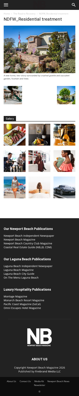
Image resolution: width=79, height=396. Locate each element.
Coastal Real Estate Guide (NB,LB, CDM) (28, 247)
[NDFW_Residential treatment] (39, 72)
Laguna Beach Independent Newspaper (28, 266)
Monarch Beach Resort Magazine (24, 300)
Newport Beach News (58, 381)
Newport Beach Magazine (19, 239)
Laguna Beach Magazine (19, 270)
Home (7, 13)
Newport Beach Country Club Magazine (28, 243)
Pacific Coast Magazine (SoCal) (22, 304)
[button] (6, 5)
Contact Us (25, 381)
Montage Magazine (15, 296)
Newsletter (39, 385)
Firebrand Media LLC (48, 371)
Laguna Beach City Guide (19, 273)
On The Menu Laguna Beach (21, 277)
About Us (11, 381)
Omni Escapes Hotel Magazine (22, 308)
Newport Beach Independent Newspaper (29, 235)
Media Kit (39, 381)
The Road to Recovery (24, 13)
